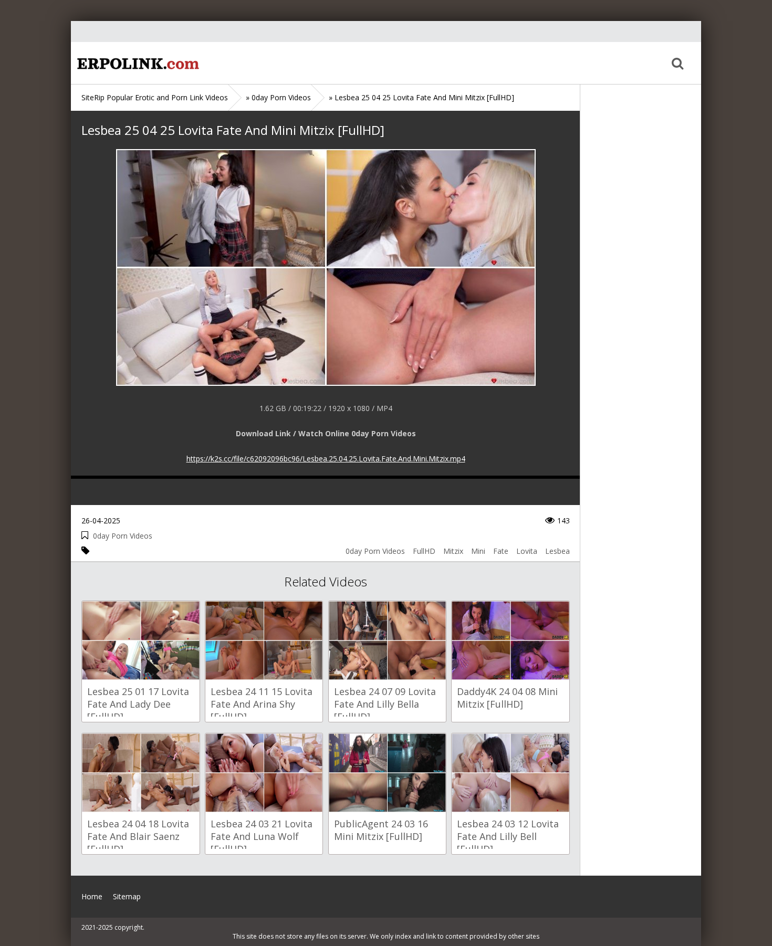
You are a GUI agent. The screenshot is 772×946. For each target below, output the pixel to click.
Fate (500, 551)
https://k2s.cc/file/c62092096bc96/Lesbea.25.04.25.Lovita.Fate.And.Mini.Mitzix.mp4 (325, 459)
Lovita (526, 551)
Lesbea (557, 551)
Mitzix (453, 551)
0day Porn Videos (122, 536)
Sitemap (127, 896)
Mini (478, 551)
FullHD (424, 551)
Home (136, 63)
